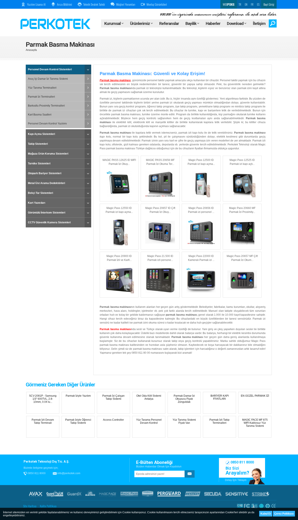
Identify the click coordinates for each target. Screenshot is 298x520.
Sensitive (236, 493)
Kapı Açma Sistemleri (41, 134)
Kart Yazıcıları (36, 202)
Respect (192, 493)
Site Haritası (29, 506)
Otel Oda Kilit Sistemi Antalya (148, 397)
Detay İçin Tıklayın (236, 480)
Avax (35, 493)
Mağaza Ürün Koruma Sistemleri (48, 153)
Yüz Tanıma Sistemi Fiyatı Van (184, 421)
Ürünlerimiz (140, 23)
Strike (260, 493)
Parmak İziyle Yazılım (78, 395)
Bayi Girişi (269, 4)
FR (252, 4)
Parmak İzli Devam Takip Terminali (43, 421)
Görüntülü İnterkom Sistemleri (46, 212)
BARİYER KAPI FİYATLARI (220, 397)
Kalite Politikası (48, 506)
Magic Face (107, 493)
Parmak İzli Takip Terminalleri (219, 421)
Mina (147, 493)
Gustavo (90, 493)
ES (258, 4)
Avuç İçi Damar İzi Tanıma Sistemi (48, 78)
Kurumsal (113, 23)
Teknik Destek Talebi (94, 4)
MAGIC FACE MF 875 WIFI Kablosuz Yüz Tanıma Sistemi (255, 422)
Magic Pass (129, 493)
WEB (228, 4)
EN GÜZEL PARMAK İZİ (255, 395)
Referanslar (169, 23)
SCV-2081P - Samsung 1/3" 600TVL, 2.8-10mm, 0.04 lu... (43, 398)
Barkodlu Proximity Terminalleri (46, 105)
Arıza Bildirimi (64, 4)
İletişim (259, 23)
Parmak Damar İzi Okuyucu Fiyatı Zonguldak (184, 398)
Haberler (213, 23)
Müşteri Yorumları (125, 4)
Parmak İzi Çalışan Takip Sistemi (113, 397)
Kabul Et (265, 513)
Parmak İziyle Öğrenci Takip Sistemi (78, 421)
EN (246, 4)
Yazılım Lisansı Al (36, 4)
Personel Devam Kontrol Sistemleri (50, 69)
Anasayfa (31, 50)
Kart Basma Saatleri (39, 114)
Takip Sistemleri (38, 143)
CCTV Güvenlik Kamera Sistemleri (49, 222)
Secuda (212, 493)
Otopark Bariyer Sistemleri (44, 173)
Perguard (169, 493)
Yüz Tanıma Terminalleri (42, 87)
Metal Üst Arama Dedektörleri (46, 183)
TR (240, 4)
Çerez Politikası (284, 513)
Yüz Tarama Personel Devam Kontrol (149, 421)
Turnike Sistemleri (39, 163)
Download (235, 23)
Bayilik (191, 23)
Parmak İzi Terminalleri (41, 96)
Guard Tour (54, 493)
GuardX (74, 493)
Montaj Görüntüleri (157, 4)
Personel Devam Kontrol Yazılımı (47, 123)
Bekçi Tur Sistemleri (40, 193)
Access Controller (113, 419)
